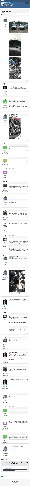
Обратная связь (14, 481)
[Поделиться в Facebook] (2, 476)
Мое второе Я (13, 12)
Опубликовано (12, 16)
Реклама (17, 481)
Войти (21, 469)
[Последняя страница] (7, 14)
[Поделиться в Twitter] (1, 476)
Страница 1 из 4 (10, 14)
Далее (6, 14)
